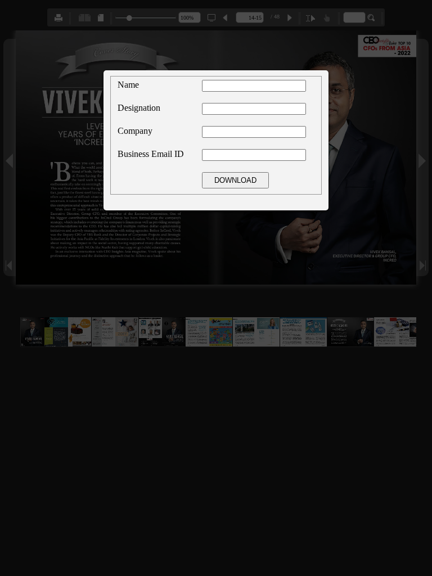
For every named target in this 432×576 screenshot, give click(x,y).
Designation (139, 107)
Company (135, 131)
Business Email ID (151, 154)
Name (128, 84)
